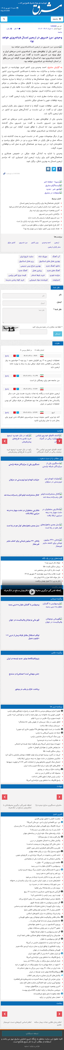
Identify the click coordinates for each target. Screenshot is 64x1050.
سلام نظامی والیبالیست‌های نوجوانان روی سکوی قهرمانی (39, 917)
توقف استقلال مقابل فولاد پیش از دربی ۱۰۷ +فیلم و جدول (22, 637)
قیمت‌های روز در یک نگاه (52, 558)
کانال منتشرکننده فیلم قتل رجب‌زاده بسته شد (21, 495)
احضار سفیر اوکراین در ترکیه (50, 997)
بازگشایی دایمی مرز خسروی (49, 214)
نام (60, 294)
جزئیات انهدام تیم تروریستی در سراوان (24, 479)
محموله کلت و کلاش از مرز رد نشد (47, 773)
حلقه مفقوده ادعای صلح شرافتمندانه (46, 993)
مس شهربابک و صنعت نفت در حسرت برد (44, 884)
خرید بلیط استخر (38, 275)
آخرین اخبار (57, 814)
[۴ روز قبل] (17, 440)
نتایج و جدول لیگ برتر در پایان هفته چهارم (44, 851)
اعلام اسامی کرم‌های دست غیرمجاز (17, 1022)
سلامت (59, 1003)
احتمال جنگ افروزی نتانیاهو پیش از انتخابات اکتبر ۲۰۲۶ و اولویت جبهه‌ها (33, 762)
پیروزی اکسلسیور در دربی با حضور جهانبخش (44, 924)
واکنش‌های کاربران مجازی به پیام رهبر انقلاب (43, 975)
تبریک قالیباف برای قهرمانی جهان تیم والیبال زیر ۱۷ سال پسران (37, 826)
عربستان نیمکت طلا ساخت (50, 725)
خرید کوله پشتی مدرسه (15, 280)
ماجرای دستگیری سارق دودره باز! (48, 805)
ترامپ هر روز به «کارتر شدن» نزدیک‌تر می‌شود (43, 877)
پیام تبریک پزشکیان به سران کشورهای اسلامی (43, 913)
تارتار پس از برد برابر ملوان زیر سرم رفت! (45, 829)
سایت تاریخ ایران (26, 256)
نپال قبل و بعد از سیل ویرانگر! (49, 836)
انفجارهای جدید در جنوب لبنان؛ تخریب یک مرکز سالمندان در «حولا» (35, 880)
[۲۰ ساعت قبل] (17, 1013)
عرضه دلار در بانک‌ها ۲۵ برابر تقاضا (47, 888)
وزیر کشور (34, 242)
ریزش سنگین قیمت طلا (51, 566)
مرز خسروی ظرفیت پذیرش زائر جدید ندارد (43, 217)
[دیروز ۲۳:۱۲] (51, 640)
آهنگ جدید (22, 270)
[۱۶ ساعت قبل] (47, 1013)
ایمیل (59, 302)
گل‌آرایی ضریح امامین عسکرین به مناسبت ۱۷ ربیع (42, 891)
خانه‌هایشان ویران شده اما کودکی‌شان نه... (44, 920)
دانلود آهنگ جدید (53, 266)
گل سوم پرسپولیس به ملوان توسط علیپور (45, 902)
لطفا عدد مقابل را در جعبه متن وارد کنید (47, 327)
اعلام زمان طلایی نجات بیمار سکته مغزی (47, 1023)
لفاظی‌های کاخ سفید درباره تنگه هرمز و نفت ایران (42, 765)
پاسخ (7, 355)
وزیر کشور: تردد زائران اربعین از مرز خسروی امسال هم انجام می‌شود (34, 206)
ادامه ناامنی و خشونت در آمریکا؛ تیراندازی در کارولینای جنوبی (38, 855)
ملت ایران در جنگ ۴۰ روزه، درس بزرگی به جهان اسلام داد (38, 968)
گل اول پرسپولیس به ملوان (50, 939)
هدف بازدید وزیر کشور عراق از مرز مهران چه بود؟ (41, 228)
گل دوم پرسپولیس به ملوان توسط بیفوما (45, 931)
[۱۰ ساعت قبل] (51, 500)
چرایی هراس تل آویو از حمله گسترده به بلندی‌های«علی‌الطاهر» (37, 979)
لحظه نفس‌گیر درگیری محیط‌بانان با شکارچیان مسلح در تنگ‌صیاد (17, 806)
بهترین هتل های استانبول (49, 261)
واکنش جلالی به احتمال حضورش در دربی (45, 840)
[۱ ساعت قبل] (51, 609)
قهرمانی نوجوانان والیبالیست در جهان (24, 620)
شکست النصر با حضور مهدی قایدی (47, 818)
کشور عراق (11, 242)
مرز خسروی (23, 242)
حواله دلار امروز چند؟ (52, 562)
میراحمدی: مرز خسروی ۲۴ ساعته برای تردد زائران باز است (38, 221)
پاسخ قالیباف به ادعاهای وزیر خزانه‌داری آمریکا (43, 780)
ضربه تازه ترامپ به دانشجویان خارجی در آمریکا (43, 942)
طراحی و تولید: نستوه (32, 1046)
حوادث (59, 786)
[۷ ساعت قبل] (51, 484)
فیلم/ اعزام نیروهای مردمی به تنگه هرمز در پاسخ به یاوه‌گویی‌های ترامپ (33, 711)
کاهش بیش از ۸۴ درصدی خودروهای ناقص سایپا (42, 909)
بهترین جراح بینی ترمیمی (31, 266)
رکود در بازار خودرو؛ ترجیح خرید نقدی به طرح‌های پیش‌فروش (19, 451)
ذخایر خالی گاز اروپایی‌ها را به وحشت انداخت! (43, 844)
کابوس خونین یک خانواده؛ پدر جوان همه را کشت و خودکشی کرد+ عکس (33, 714)
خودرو (59, 430)
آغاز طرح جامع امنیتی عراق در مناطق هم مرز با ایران (40, 225)
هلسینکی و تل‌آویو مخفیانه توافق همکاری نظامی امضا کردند (38, 935)
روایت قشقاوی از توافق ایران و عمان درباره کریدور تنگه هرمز (38, 946)
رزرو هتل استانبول (26, 261)
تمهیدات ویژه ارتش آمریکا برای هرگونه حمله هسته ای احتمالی (37, 744)
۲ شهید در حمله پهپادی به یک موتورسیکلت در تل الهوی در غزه (37, 964)
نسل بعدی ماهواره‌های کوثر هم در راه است (23, 525)
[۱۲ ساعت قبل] (47, 440)
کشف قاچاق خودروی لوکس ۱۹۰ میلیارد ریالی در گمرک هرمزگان (48, 451)
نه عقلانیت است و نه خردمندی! (48, 740)
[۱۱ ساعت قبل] (51, 545)
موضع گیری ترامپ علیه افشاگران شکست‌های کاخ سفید (40, 982)
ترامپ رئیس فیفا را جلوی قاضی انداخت (46, 776)
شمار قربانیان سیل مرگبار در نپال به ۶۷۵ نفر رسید (41, 961)
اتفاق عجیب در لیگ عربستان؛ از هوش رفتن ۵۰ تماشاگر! (39, 722)
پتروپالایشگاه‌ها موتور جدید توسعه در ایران (23, 658)
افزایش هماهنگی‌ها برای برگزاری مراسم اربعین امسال (39, 203)
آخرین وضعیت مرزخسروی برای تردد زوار (44, 210)
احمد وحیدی (46, 242)
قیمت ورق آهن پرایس (17, 275)
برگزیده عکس (56, 652)
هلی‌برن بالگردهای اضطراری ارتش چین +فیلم (43, 848)
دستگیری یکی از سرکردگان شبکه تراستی (24, 464)
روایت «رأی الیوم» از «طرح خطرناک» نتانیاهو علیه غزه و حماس (37, 906)
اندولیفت (56, 280)
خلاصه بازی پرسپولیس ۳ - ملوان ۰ (47, 862)
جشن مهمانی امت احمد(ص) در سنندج (24, 674)
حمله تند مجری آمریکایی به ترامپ (48, 732)
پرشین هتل (37, 270)
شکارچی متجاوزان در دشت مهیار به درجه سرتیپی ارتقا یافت (23, 512)
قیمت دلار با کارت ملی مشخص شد (47, 570)
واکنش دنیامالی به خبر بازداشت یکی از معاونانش (42, 858)
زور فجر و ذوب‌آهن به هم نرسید (48, 873)
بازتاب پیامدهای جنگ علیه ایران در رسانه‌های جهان (41, 833)
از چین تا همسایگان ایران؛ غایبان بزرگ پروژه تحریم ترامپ (39, 869)
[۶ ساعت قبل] (32, 592)
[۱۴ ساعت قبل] (51, 694)
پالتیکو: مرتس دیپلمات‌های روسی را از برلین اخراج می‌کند (39, 899)
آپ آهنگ (56, 256)
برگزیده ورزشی (56, 598)
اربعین (56, 242)
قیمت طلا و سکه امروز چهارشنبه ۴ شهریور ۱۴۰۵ (42, 574)
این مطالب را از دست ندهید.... (50, 458)
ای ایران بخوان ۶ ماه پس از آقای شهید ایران (44, 953)
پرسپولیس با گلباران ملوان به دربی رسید (23, 604)
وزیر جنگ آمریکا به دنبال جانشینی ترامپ (45, 736)
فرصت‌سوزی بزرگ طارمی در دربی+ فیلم (45, 718)
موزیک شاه (43, 256)
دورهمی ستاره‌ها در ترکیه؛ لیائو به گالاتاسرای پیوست (41, 990)
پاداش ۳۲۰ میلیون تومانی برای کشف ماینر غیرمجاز (22, 542)
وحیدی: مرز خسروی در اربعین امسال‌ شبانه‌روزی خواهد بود (32, 39)
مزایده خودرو (55, 275)
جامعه (55, 19)
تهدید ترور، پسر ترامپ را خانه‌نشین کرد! (45, 895)
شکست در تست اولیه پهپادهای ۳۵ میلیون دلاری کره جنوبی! (38, 729)
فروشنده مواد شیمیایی (38, 280)
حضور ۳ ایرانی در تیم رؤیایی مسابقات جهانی (44, 928)
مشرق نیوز (41, 7)
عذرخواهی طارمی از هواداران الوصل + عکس (44, 747)
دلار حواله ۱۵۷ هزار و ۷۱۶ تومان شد (47, 577)
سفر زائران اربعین (54, 247)
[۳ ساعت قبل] (51, 624)
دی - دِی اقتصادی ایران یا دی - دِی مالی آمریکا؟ (43, 822)
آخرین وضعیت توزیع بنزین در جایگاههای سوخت (42, 986)
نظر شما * (57, 309)
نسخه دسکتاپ (32, 1033)
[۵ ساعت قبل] (51, 469)
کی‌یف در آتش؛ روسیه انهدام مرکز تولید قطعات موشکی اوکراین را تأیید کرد (32, 754)
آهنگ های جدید (53, 270)
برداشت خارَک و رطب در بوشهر (27, 689)
